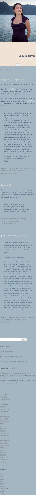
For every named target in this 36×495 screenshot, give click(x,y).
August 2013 (3, 462)
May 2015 (3, 428)
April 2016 (3, 407)
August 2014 (3, 447)
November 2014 (5, 440)
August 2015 (3, 423)
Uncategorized (4, 488)
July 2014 (2, 450)
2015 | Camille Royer (6, 373)
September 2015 (5, 421)
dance (2, 479)
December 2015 (4, 414)
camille (2, 474)
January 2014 (4, 457)
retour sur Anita (5, 354)
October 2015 (4, 419)
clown (2, 476)
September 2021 (5, 399)
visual (2, 491)
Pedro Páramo (11, 89)
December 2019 (4, 402)
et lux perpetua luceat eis (22, 373)
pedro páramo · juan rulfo (13, 235)
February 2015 (4, 433)
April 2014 (3, 455)
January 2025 (4, 395)
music (2, 359)
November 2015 (5, 416)
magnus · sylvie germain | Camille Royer (12, 375)
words (18, 168)
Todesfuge (30, 101)
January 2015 (4, 435)
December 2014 (4, 438)
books (29, 168)
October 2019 (4, 404)
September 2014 (5, 445)
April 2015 (3, 431)
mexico (7, 171)
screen (2, 483)
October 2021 (4, 397)
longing (30, 219)
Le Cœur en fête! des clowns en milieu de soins (14, 361)
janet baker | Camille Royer (8, 380)
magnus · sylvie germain (12, 79)
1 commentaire (5, 322)
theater (2, 486)
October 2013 (4, 459)
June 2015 (3, 426)
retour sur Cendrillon (6, 351)
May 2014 (3, 452)
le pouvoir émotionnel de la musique (11, 356)
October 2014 (4, 443)
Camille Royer (26, 55)
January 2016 (4, 411)
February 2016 (4, 409)
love (5, 319)
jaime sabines (7, 185)
